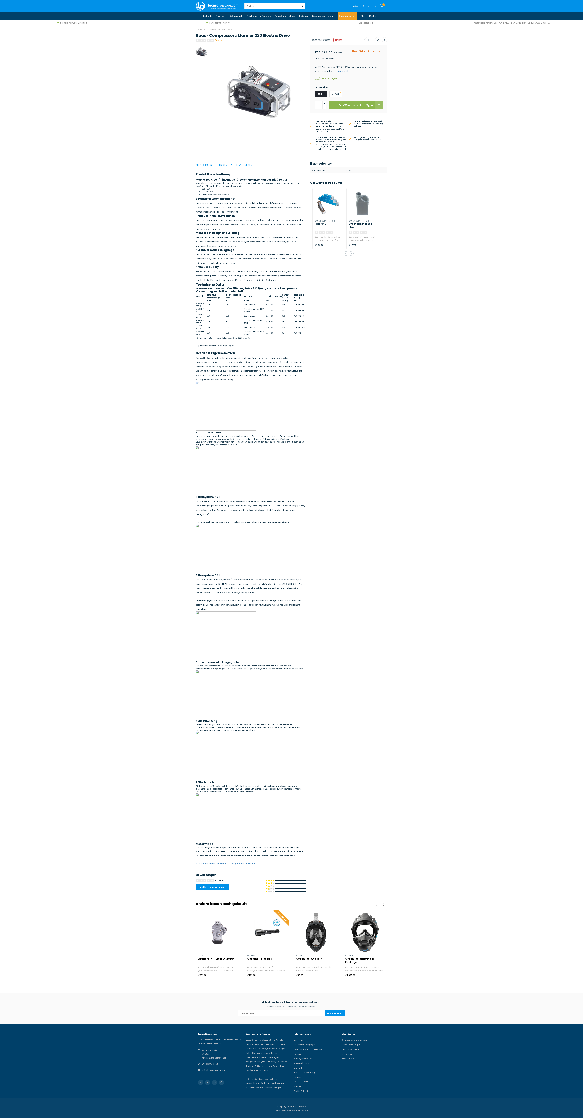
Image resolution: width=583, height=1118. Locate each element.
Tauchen (221, 16)
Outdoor (303, 16)
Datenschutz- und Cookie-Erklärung (310, 1049)
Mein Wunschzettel (350, 1049)
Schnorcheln (236, 16)
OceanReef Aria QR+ (309, 959)
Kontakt (297, 1086)
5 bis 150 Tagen (329, 78)
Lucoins (297, 1054)
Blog (363, 16)
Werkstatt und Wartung (304, 1072)
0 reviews (219, 40)
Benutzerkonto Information (354, 1040)
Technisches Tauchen (259, 16)
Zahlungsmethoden (303, 1058)
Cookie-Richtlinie (301, 1091)
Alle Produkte (348, 1058)
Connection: (321, 87)
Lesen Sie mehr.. (342, 71)
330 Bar (335, 94)
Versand (298, 1068)
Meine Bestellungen (351, 1044)
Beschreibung (204, 165)
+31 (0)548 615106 (210, 1064)
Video (339, 40)
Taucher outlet (347, 16)
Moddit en (296, 1110)
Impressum (299, 1040)
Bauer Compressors (321, 40)
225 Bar (321, 94)
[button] (346, 253)
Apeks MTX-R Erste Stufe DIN (216, 959)
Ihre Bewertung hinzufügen (212, 887)
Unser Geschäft (301, 1081)
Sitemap (297, 1077)
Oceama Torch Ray (259, 959)
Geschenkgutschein (323, 16)
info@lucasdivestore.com (213, 1070)
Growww (304, 1110)
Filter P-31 (321, 224)
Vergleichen (347, 1054)
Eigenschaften (224, 165)
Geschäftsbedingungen (305, 1044)
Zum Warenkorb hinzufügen (356, 105)
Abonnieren (336, 1013)
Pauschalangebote (285, 16)
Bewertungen (244, 165)
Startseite (207, 16)
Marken (373, 16)
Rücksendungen (301, 1063)
